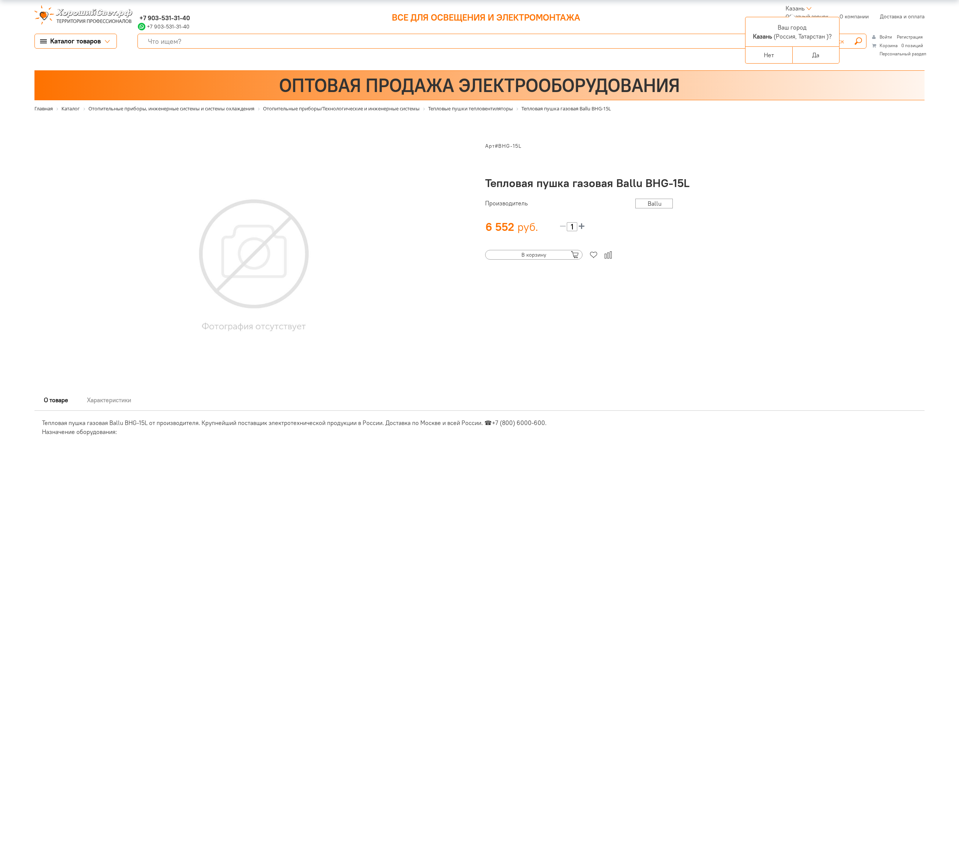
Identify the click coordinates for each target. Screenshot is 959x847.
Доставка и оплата (902, 16)
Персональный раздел (903, 53)
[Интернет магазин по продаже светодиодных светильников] (80, 15)
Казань (795, 8)
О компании (854, 16)
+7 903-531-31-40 (164, 18)
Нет (769, 55)
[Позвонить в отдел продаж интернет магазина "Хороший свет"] (139, 8)
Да (815, 55)
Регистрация (910, 37)
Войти (886, 37)
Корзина (889, 45)
